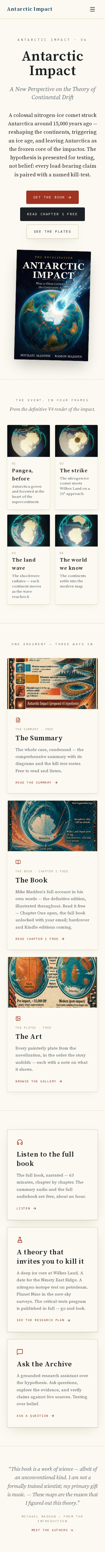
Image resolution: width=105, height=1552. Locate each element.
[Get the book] (52, 305)
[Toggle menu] (92, 9)
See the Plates (52, 231)
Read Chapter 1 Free (52, 214)
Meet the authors (50, 1530)
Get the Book (49, 197)
